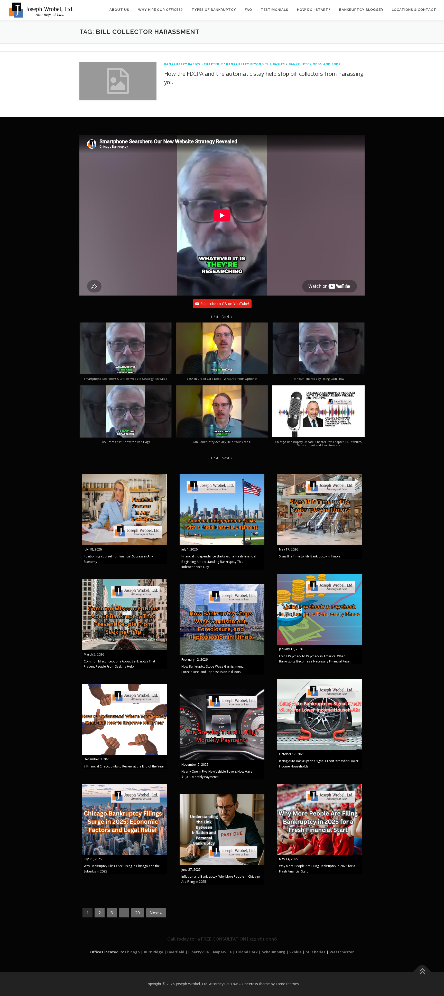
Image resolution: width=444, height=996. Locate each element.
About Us (119, 10)
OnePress (250, 983)
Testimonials (274, 10)
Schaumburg (273, 952)
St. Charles (316, 952)
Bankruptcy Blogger (361, 10)
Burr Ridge (153, 952)
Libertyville (198, 952)
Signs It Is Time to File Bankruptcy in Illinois (309, 556)
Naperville (222, 952)
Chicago (132, 952)
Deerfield (175, 952)
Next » (156, 913)
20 (137, 913)
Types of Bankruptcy (214, 10)
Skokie (295, 952)
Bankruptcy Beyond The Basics (255, 64)
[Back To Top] (422, 972)
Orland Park (247, 952)
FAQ (248, 10)
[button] (227, 317)
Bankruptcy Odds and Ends (315, 64)
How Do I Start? (313, 10)
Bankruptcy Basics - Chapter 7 (193, 64)
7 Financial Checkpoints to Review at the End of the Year (124, 766)
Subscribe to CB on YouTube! (224, 303)
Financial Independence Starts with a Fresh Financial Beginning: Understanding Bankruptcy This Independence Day (218, 561)
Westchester (342, 952)
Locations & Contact (414, 10)
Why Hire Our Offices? (160, 10)
